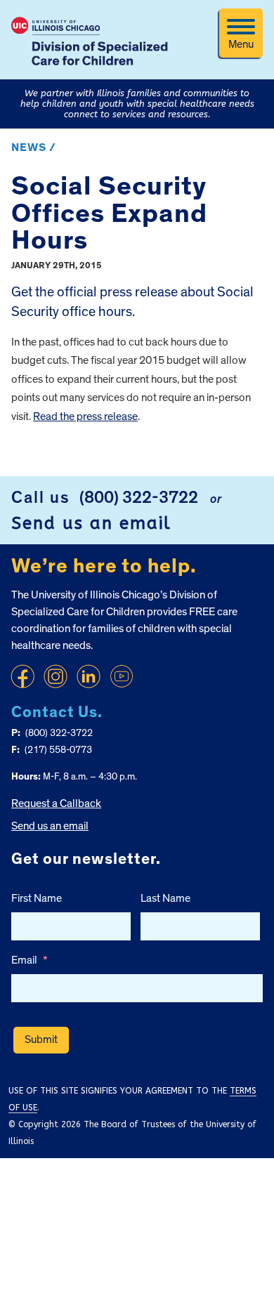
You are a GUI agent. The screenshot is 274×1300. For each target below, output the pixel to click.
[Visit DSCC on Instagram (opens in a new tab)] (55, 676)
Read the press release (85, 416)
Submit (41, 1039)
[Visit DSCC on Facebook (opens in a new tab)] (22, 676)
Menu (241, 44)
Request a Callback (56, 803)
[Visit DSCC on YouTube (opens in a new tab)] (121, 676)
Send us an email (91, 523)
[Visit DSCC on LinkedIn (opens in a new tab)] (88, 676)
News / (33, 147)
